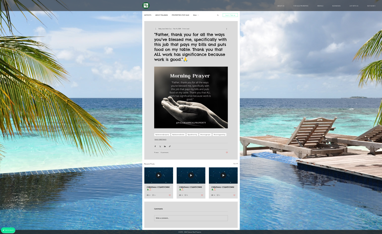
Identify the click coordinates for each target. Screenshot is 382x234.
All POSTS (147, 15)
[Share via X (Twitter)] (160, 146)
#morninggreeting (219, 134)
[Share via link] (170, 146)
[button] (218, 15)
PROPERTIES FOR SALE (180, 15)
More (195, 15)
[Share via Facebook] (155, 146)
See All (235, 163)
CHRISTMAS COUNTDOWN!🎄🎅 (158, 188)
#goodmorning (192, 134)
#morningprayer (205, 134)
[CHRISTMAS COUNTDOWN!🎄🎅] (158, 175)
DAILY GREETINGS (160, 139)
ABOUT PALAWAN (161, 15)
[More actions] (226, 28)
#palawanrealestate (178, 134)
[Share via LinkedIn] (165, 146)
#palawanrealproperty (162, 134)
